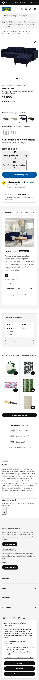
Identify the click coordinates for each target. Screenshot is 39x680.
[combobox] (19, 15)
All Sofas (29, 447)
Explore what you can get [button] (16, 187)
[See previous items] (4, 509)
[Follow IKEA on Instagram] (19, 618)
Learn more (6, 562)
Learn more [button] (8, 199)
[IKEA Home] (6, 9)
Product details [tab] (22, 213)
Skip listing (6, 506)
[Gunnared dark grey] (6, 119)
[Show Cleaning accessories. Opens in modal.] (11, 402)
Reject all (19, 668)
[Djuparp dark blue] (23, 119)
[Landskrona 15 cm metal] (6, 132)
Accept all (19, 663)
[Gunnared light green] (14, 119)
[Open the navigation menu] (34, 9)
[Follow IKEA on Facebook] (4, 618)
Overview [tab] (8, 213)
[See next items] (31, 212)
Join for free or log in (14, 184)
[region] (19, 56)
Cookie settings (19, 674)
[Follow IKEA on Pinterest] (14, 618)
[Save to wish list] (34, 42)
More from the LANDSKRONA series (15, 85)
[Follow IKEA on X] (9, 618)
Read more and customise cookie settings (19, 658)
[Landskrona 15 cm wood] (14, 132)
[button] (12, 277)
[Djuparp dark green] (31, 119)
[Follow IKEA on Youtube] (24, 618)
